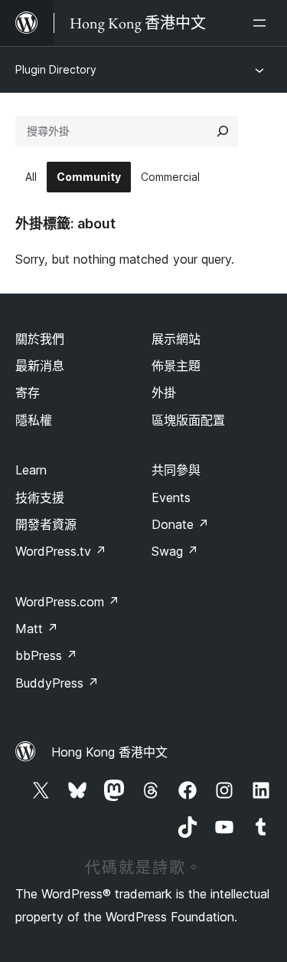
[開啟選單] (262, 23)
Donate (180, 524)
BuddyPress (57, 683)
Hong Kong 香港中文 (109, 752)
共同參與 (176, 470)
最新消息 (39, 365)
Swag (175, 551)
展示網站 (176, 338)
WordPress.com (67, 601)
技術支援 (39, 497)
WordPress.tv (60, 551)
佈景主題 (176, 365)
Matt (36, 628)
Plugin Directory (55, 69)
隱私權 (33, 420)
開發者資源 (46, 524)
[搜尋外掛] (222, 131)
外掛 (164, 392)
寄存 (27, 392)
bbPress (46, 655)
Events (171, 497)
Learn (31, 470)
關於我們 (39, 338)
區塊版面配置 (188, 420)
